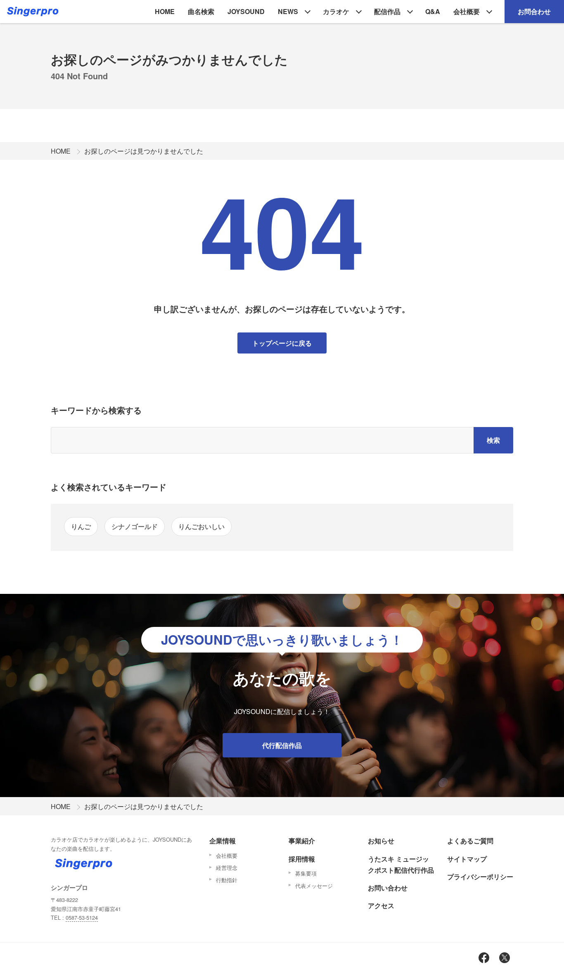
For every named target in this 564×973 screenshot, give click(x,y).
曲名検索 (201, 11)
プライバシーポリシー (480, 876)
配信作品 (387, 11)
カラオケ (336, 11)
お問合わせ (534, 11)
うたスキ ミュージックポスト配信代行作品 (401, 864)
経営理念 (226, 867)
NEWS (288, 11)
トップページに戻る (282, 343)
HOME (165, 11)
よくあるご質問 (470, 840)
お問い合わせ (388, 887)
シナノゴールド (134, 526)
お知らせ (381, 840)
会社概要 (466, 11)
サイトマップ (467, 859)
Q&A (432, 11)
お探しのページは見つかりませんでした (143, 151)
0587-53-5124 (82, 917)
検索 (493, 440)
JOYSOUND (246, 11)
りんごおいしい (201, 526)
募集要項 (306, 873)
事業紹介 (302, 840)
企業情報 (222, 840)
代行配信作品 (282, 745)
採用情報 (302, 859)
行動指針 (226, 880)
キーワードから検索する (96, 410)
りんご (81, 526)
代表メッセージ (314, 886)
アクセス (381, 905)
